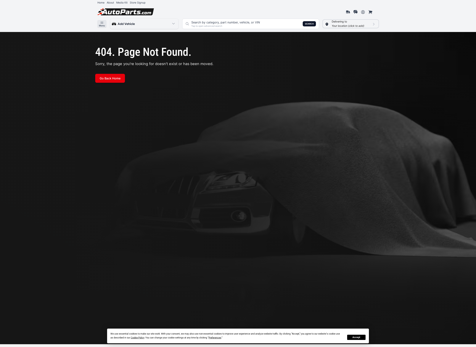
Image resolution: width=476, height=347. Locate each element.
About (110, 2)
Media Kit (122, 2)
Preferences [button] (215, 337)
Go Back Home (110, 78)
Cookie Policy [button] (137, 337)
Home (100, 2)
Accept (356, 337)
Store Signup (138, 2)
